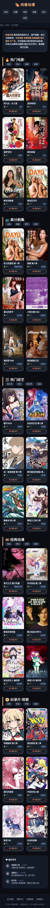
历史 (18, 704)
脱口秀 (29, 384)
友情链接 (29, 899)
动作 (9, 64)
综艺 (44, 12)
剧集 (34, 12)
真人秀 (9, 384)
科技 (27, 704)
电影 (25, 12)
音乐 (19, 384)
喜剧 (27, 64)
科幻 (18, 64)
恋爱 (27, 544)
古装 (9, 224)
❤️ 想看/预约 (13, 111)
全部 (36, 64)
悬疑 (18, 224)
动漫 (25, 18)
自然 (9, 704)
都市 (27, 224)
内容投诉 (39, 899)
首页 (6, 12)
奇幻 (18, 544)
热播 (15, 12)
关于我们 (10, 899)
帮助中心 (20, 899)
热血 (9, 544)
